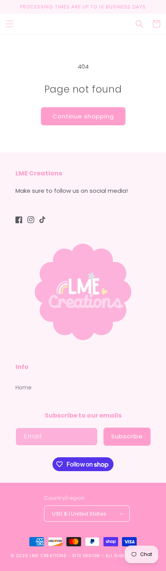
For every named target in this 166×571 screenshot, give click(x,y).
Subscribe (127, 436)
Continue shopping (83, 116)
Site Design (86, 555)
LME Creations (48, 555)
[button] (9, 23)
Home (23, 387)
